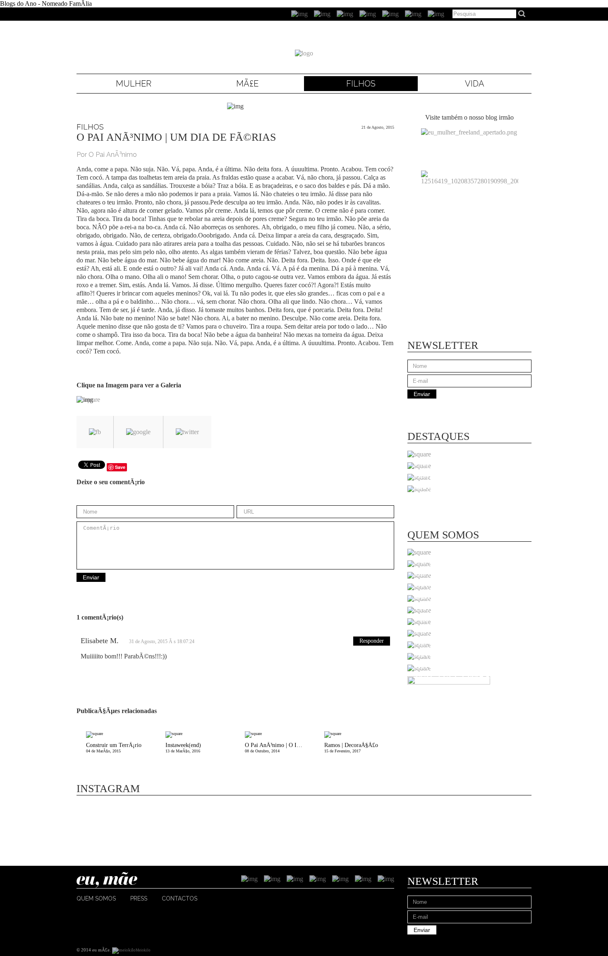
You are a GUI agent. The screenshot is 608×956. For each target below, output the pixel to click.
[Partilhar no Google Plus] (138, 432)
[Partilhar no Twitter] (187, 432)
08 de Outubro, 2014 (280, 747)
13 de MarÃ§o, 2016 (183, 747)
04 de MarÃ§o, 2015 (113, 747)
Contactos (179, 898)
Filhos (361, 84)
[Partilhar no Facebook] (95, 432)
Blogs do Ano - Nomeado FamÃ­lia (46, 3)
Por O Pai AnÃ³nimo (107, 155)
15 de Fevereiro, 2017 (351, 747)
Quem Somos (96, 898)
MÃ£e (247, 84)
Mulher (133, 84)
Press (138, 898)
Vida (474, 84)
